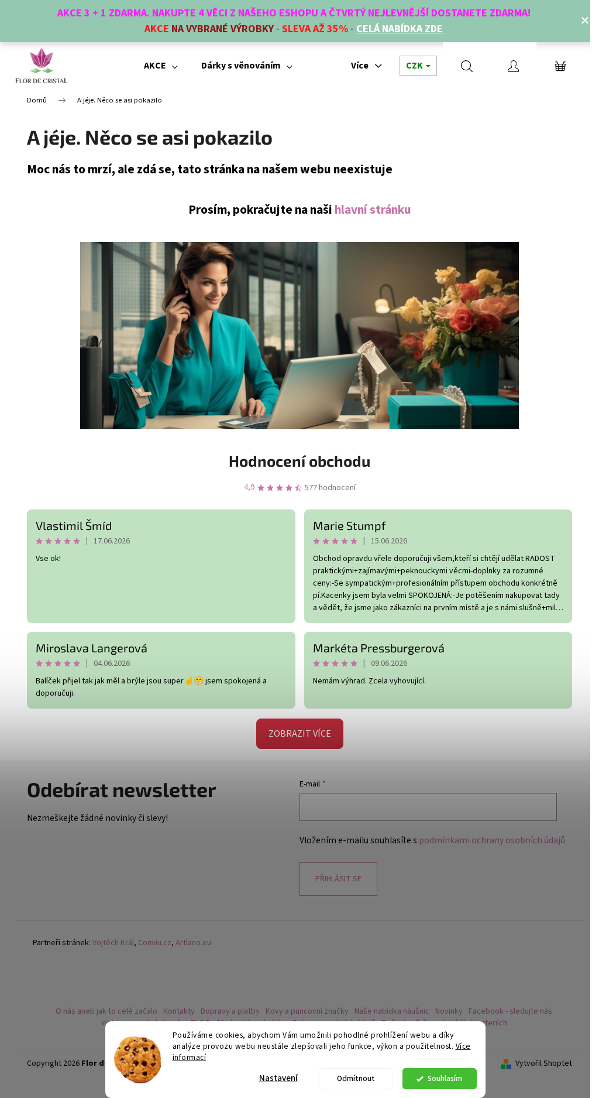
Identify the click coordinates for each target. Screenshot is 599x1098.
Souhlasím (445, 1078)
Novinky (449, 1011)
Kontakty (179, 1011)
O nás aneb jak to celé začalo (106, 1011)
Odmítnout (356, 1078)
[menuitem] (161, 65)
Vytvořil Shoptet (543, 1063)
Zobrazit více (299, 733)
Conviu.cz (154, 943)
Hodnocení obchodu (299, 460)
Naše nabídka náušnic (391, 1011)
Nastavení (278, 1078)
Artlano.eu (193, 943)
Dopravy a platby (230, 1011)
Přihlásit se (338, 879)
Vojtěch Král (113, 943)
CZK (415, 65)
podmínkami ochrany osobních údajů (492, 840)
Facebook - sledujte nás (510, 1011)
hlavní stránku (373, 210)
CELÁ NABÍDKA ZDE (399, 29)
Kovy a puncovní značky (307, 1011)
